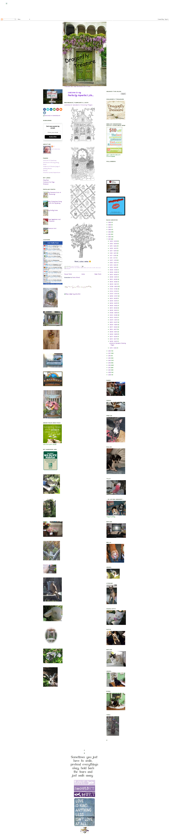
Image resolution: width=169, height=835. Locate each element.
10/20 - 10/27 (113, 263)
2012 (109, 365)
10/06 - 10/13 (113, 267)
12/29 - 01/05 (113, 241)
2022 (109, 232)
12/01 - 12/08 (113, 251)
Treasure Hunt (52, 228)
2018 (109, 351)
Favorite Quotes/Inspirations (51, 172)
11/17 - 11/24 (113, 255)
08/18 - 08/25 (114, 282)
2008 (109, 375)
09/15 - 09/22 (114, 274)
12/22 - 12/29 (113, 243)
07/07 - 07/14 (114, 294)
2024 (109, 227)
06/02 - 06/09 (114, 303)
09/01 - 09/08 (114, 279)
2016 (109, 356)
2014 (109, 360)
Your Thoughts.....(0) (77, 266)
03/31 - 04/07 (114, 322)
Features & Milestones (49, 160)
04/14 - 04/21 (114, 317)
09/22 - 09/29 (114, 272)
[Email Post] (82, 266)
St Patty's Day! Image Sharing (50, 272)
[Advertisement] (84, 9)
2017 (109, 353)
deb (53, 146)
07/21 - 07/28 (114, 289)
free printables (77, 267)
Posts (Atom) (76, 277)
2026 (109, 222)
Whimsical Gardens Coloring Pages (78, 105)
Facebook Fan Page (48, 182)
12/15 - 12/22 (113, 246)
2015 (109, 358)
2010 (109, 370)
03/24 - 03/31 (114, 325)
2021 (109, 234)
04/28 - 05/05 (114, 313)
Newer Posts (68, 274)
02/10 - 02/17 (113, 339)
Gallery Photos (47, 168)
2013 (109, 363)
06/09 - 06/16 (114, 301)
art (67, 267)
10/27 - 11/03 (113, 260)
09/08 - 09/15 (114, 277)
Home (83, 274)
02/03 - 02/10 (114, 341)
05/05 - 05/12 (114, 310)
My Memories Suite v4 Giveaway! (54, 193)
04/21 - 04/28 (114, 315)
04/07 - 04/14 (114, 320)
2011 (109, 368)
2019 (109, 239)
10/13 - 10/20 (113, 265)
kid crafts (93, 267)
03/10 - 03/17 (113, 329)
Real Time (53, 283)
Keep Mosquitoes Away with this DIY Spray (55, 202)
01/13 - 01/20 (113, 348)
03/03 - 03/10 (114, 332)
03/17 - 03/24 (114, 327)
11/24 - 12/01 (113, 253)
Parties (45, 170)
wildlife (68, 268)
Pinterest (45, 184)
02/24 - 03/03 (114, 334)
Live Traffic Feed (53, 243)
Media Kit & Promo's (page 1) (51, 166)
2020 (109, 237)
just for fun (89, 267)
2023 (109, 229)
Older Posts (97, 274)
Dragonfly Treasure (48, 246)
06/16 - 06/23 (114, 298)
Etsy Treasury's (55, 261)
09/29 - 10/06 (114, 270)
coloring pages (71, 267)
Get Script (48, 283)
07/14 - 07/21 (114, 291)
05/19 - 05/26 (114, 308)
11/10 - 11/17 (113, 258)
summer (65, 268)
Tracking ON (57, 283)
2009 (109, 372)
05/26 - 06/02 (114, 305)
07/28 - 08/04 (114, 286)
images (85, 267)
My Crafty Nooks (53, 210)
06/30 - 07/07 (114, 296)
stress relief (98, 267)
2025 (109, 225)
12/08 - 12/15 (113, 248)
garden (82, 267)
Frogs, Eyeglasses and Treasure (54, 220)
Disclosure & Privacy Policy (51, 162)
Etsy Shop (46, 180)
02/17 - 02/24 (114, 336)
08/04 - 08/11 (114, 284)
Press (44, 164)
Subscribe (53, 137)
